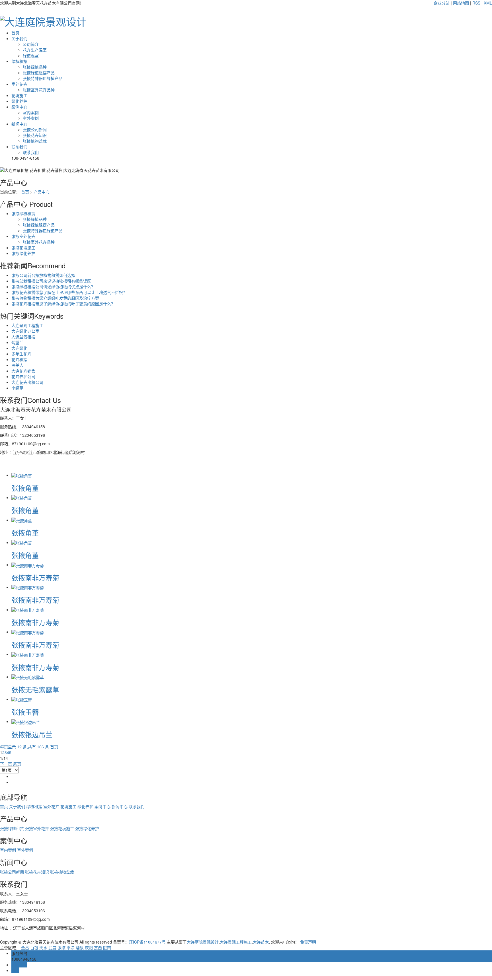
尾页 (17, 764)
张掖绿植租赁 (23, 213)
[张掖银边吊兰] (25, 721)
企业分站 (442, 3)
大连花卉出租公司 (27, 382)
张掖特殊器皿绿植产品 (43, 78)
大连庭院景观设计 (203, 942)
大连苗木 (261, 942)
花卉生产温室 (35, 50)
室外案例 (31, 118)
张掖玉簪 (25, 712)
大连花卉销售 (23, 371)
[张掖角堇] (21, 475)
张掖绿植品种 (35, 67)
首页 (15, 33)
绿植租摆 (19, 61)
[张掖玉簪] (21, 699)
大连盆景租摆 (23, 336)
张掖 (61, 947)
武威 (52, 947)
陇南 (107, 947)
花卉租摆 (19, 359)
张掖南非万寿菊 (35, 577)
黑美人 (17, 365)
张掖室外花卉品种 (39, 89)
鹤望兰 (17, 342)
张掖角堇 (25, 488)
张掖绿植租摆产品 (39, 72)
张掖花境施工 (23, 247)
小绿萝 (17, 388)
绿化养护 (19, 101)
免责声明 (308, 942)
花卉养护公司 (23, 376)
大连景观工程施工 (27, 325)
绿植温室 (31, 55)
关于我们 (19, 38)
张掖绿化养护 (23, 253)
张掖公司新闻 (35, 129)
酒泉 (80, 947)
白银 (34, 947)
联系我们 (19, 146)
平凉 (71, 947)
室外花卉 (19, 84)
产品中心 (42, 192)
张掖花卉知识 (35, 135)
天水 (43, 947)
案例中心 (19, 107)
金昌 (25, 947)
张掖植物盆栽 (35, 141)
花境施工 (19, 95)
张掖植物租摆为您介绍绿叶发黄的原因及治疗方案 (55, 298)
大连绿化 (19, 348)
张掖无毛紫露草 (35, 689)
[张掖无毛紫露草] (27, 677)
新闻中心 (19, 124)
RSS (476, 3)
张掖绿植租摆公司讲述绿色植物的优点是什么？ (53, 286)
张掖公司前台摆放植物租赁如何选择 (43, 275)
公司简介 (31, 44)
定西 (98, 947)
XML (488, 3)
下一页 (6, 764)
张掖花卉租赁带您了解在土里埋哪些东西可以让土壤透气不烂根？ (69, 292)
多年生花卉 (21, 354)
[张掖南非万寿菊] (27, 564)
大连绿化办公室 (25, 331)
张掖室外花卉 (23, 236)
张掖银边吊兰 (31, 734)
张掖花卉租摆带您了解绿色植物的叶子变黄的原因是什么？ (63, 303)
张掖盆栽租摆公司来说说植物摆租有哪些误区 (51, 281)
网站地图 (461, 3)
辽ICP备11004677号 (147, 942)
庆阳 (89, 947)
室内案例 (31, 112)
